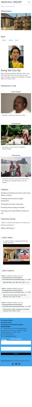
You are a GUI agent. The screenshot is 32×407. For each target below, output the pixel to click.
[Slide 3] (17, 32)
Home (2, 6)
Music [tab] (16, 40)
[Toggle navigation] (29, 2)
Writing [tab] (11, 40)
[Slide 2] (14, 32)
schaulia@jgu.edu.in (10, 336)
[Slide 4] (20, 32)
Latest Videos (7, 238)
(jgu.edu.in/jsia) (5, 326)
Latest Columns (8, 271)
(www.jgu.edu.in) (22, 328)
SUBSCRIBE (16, 353)
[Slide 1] (11, 32)
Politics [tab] (4, 40)
